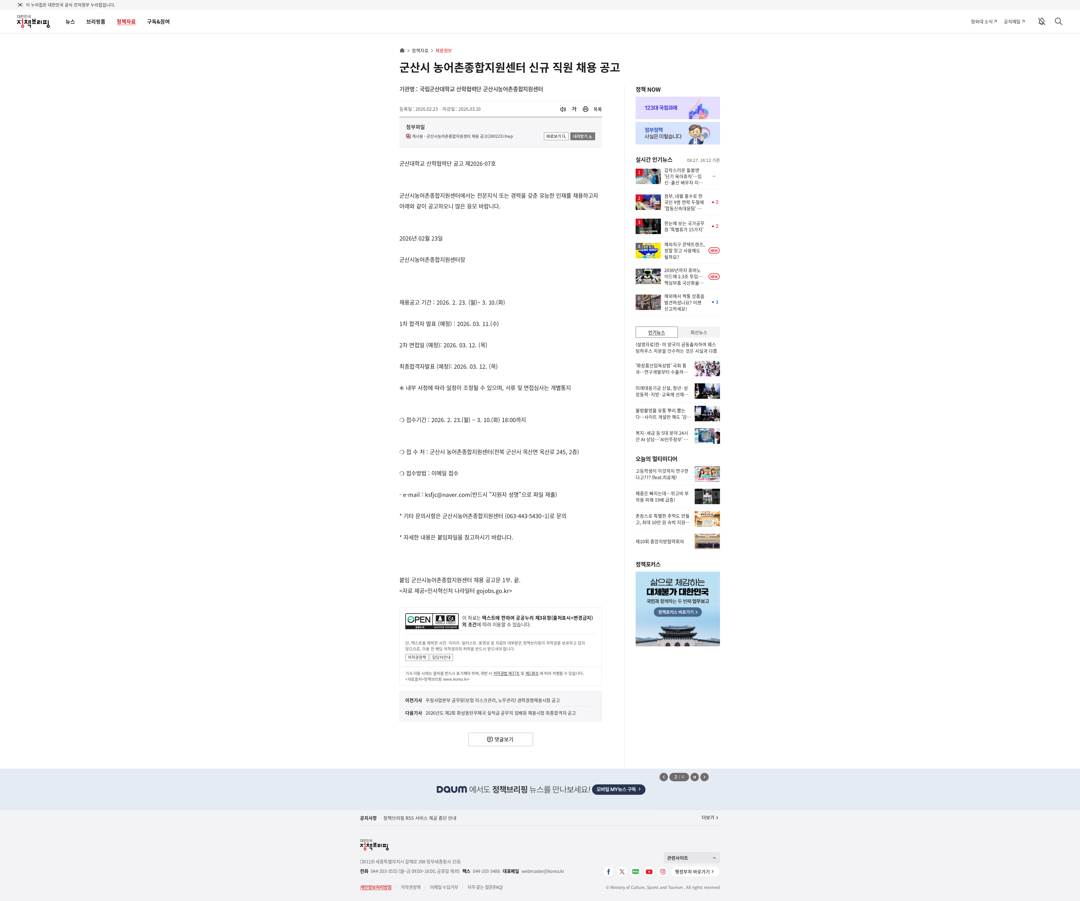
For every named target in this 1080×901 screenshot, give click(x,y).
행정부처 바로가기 (692, 871)
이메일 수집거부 (444, 887)
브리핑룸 (95, 21)
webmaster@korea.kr (542, 871)
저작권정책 (417, 657)
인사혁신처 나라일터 (451, 591)
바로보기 (553, 136)
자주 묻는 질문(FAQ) (485, 887)
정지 (694, 777)
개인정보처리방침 (376, 887)
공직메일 (1012, 21)
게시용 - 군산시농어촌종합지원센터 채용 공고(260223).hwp (462, 136)
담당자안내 (441, 657)
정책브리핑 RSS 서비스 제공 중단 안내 (419, 818)
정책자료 (126, 21)
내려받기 (580, 136)
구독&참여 (158, 21)
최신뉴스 (698, 332)
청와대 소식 (982, 21)
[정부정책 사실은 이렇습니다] (678, 133)
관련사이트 (677, 857)
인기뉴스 (656, 332)
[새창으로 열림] (585, 109)
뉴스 (70, 21)
